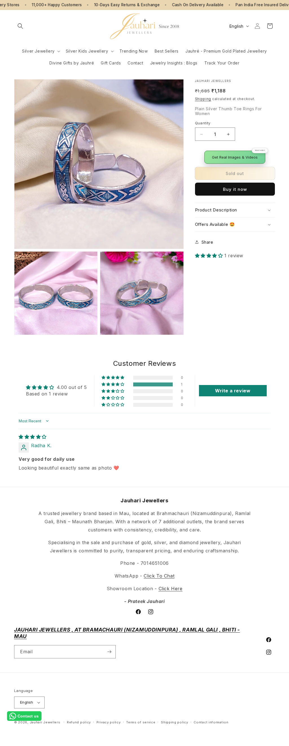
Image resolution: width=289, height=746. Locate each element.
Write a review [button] (232, 390)
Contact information (211, 722)
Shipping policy (174, 722)
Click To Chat (159, 576)
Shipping (203, 99)
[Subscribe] (109, 651)
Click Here (171, 588)
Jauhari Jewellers (45, 722)
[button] (20, 26)
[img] (33, 437)
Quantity (203, 123)
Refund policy (79, 722)
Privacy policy (109, 722)
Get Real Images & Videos (235, 157)
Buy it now (235, 189)
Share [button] (207, 242)
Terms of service (140, 722)
